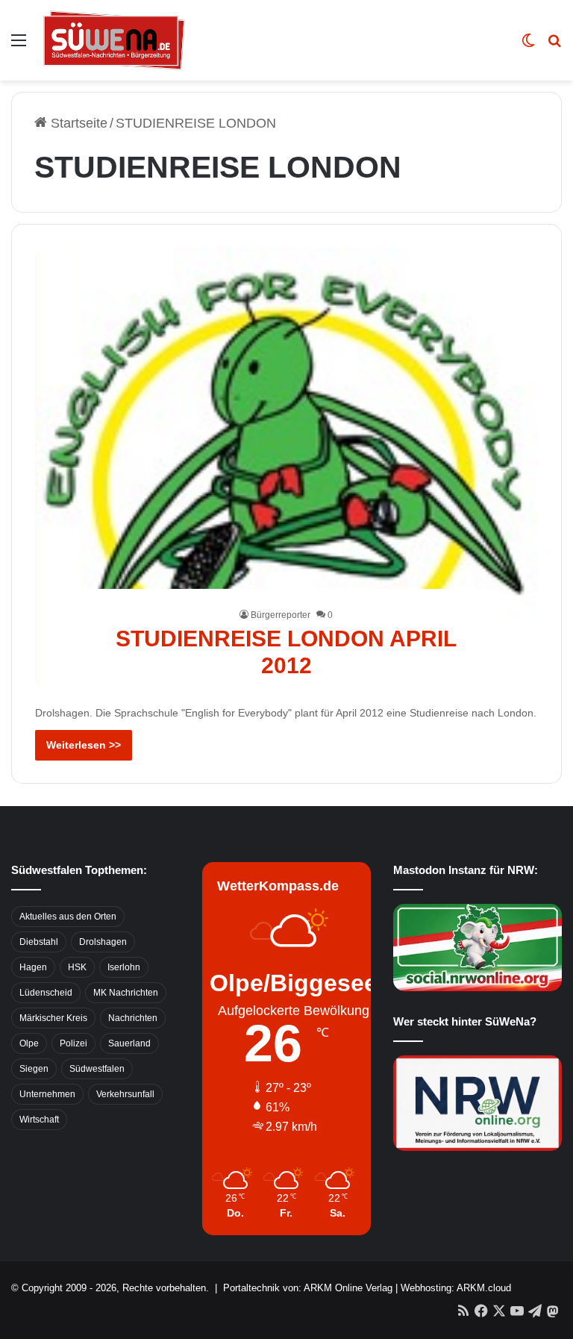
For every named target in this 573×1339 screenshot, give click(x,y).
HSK (77, 967)
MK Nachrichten (125, 992)
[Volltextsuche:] (554, 46)
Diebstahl (38, 942)
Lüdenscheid (45, 992)
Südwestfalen (97, 1069)
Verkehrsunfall (125, 1094)
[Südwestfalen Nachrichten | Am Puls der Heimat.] (114, 40)
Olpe (29, 1043)
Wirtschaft (39, 1119)
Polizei (73, 1043)
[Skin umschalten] (528, 46)
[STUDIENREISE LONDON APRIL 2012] (287, 468)
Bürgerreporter (280, 615)
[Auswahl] (18, 46)
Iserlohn (123, 967)
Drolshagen (103, 942)
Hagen (33, 967)
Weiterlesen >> (83, 745)
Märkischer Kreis (53, 1018)
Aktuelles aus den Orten (67, 916)
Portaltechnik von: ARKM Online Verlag (307, 1287)
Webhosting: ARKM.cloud (456, 1287)
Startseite (77, 123)
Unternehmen (47, 1094)
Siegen (33, 1069)
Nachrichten (132, 1018)
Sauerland (129, 1043)
